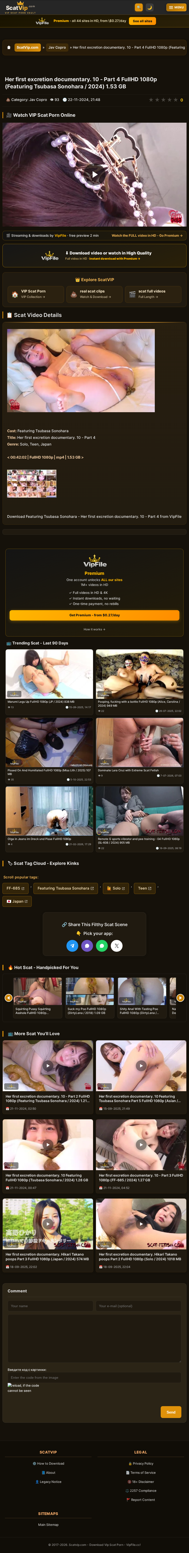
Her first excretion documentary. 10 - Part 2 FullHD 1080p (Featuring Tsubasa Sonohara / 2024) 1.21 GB (48, 1099)
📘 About (48, 1473)
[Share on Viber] (87, 946)
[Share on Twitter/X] (117, 946)
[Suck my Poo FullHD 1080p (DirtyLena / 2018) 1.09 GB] (89, 991)
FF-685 (13, 888)
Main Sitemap (48, 1525)
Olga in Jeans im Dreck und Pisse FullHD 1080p (39, 839)
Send (171, 1412)
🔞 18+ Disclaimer (140, 1482)
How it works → (94, 629)
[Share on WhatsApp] (102, 946)
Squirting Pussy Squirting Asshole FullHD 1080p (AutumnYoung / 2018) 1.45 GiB (37, 1013)
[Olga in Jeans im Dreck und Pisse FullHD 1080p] (49, 811)
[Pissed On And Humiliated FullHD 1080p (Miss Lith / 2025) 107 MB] (49, 742)
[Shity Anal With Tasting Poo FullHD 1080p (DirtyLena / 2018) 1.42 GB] (142, 991)
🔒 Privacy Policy (140, 1463)
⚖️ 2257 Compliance (141, 1491)
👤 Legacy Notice (48, 1482)
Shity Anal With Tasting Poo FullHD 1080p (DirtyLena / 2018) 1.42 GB (139, 1013)
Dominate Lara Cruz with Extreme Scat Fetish (128, 770)
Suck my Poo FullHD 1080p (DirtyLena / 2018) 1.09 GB (87, 1011)
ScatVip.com (27, 47)
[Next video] (180, 998)
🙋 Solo (114, 888)
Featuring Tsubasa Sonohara (63, 888)
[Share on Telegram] (72, 946)
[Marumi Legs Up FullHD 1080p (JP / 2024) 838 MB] (49, 674)
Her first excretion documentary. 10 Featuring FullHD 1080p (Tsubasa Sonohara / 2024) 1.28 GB (47, 1177)
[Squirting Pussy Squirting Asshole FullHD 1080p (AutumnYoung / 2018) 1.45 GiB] (37, 991)
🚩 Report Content (140, 1500)
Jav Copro (57, 47)
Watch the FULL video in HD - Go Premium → (147, 235)
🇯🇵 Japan (15, 901)
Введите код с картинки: (27, 1370)
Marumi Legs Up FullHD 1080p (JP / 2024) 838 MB (41, 701)
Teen (142, 888)
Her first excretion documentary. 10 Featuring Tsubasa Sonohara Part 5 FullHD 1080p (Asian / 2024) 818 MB (138, 1099)
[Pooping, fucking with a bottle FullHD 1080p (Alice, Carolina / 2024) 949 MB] (139, 674)
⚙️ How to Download (48, 1463)
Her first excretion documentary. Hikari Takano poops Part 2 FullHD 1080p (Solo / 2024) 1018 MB (140, 1256)
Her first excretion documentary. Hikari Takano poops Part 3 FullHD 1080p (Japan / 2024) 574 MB (47, 1256)
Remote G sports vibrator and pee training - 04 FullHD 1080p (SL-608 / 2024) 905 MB (139, 841)
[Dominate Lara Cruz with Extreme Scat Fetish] (139, 742)
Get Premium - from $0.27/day (94, 615)
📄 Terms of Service (141, 1473)
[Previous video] (9, 998)
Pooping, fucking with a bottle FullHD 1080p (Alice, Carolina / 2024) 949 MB (139, 703)
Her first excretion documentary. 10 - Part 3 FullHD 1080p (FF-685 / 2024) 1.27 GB (141, 1177)
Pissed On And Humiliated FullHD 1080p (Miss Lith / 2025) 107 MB (49, 772)
